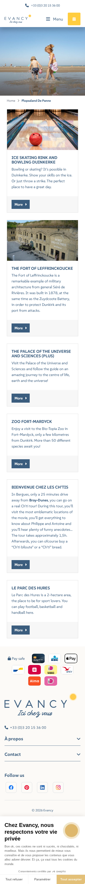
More (19, 204)
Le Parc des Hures (31, 588)
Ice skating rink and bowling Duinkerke (34, 160)
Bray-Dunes (38, 500)
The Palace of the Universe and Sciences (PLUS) (41, 353)
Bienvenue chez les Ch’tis (40, 487)
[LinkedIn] (42, 787)
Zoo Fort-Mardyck (32, 421)
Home (11, 101)
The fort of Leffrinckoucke (42, 268)
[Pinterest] (26, 787)
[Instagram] (58, 787)
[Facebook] (11, 787)
